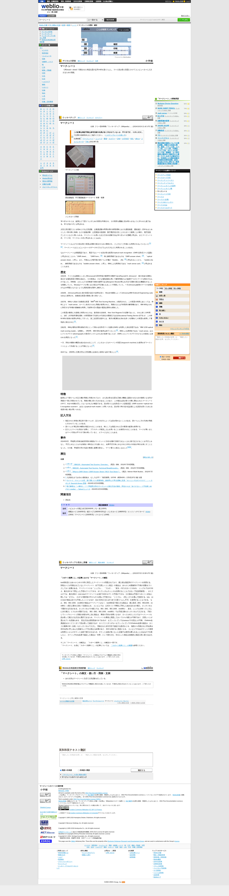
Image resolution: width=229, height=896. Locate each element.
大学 (70, 678)
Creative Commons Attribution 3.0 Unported (84, 813)
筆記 (80, 508)
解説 (105, 578)
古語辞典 (98, 1)
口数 (73, 606)
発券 (151, 629)
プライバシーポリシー (65, 861)
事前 (102, 614)
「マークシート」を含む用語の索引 (74, 775)
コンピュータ (46, 56)
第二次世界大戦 (96, 318)
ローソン (71, 635)
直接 (84, 606)
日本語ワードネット (64, 832)
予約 (107, 614)
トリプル (117, 597)
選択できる (83, 611)
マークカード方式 (164, 178)
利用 (64, 632)
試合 (149, 594)
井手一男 (162, 296)
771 (159, 135)
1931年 (63, 276)
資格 (85, 232)
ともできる (128, 591)
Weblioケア (157, 877)
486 (73, 594)
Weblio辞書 (176, 795)
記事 (80, 578)
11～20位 (168, 288)
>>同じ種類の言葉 (123, 703)
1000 (141, 609)
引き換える (92, 629)
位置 (92, 70)
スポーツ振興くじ (130, 232)
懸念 (160, 325)
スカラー (112, 139)
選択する (65, 609)
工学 (43, 67)
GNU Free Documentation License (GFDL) (87, 799)
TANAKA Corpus (45, 807)
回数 (145, 585)
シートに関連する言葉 (67, 701)
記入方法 (161, 116)
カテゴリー (98, 117)
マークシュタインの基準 (166, 186)
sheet (75, 70)
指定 (127, 582)
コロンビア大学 (83, 282)
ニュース (99, 139)
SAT (65, 316)
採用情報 (132, 857)
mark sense (162, 113)
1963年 (88, 331)
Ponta (76, 635)
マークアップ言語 (164, 175)
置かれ (63, 620)
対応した (90, 582)
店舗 (72, 620)
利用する (147, 582)
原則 (91, 620)
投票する (141, 597)
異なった (77, 591)
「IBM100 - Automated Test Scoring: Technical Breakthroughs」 (95, 468)
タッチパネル (147, 606)
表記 (110, 585)
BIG (65, 603)
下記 (136, 591)
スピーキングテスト (49, 187)
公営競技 (95, 232)
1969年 (71, 352)
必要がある (73, 588)
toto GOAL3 (99, 600)
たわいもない (164, 318)
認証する (92, 623)
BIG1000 (145, 603)
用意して (114, 617)
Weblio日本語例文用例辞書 (74, 668)
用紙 (72, 72)
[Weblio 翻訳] (71, 8)
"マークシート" (88, 139)
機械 (120, 221)
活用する (119, 591)
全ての (114, 600)
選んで (101, 597)
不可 (126, 600)
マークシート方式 (164, 194)
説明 (139, 591)
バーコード (99, 515)
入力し (93, 626)
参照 (142, 591)
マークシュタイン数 (164, 188)
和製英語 (79, 253)
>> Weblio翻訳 (184, 333)
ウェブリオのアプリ (88, 852)
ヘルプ (188, 1)
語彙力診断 (46, 184)
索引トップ (81, 61)
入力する (142, 611)
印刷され (81, 70)
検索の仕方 (61, 855)
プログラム (102, 247)
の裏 (64, 626)
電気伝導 (105, 307)
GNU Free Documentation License (96, 793)
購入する (119, 603)
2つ (96, 597)
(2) (106, 600)
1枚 (99, 594)
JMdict (73, 841)
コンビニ (97, 606)
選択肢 (85, 597)
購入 (131, 603)
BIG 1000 (72, 603)
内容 (84, 614)
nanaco (126, 620)
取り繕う (162, 310)
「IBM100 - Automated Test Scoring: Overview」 (91, 464)
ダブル (71, 597)
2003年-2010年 (163, 126)
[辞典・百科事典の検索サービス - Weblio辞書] (52, 8)
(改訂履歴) (90, 795)
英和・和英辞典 (66, 1)
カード (129, 588)
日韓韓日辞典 (89, 1)
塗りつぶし (108, 70)
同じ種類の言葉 (54, 25)
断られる (134, 632)
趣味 (43, 84)
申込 (148, 626)
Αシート (126, 701)
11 (73, 626)
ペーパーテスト (163, 138)
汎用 (100, 585)
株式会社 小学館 (63, 791)
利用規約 (61, 859)
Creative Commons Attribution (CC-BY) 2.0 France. (85, 809)
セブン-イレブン (114, 620)
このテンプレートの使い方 (116, 135)
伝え (88, 606)
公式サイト (109, 606)
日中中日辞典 (77, 1)
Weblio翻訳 (157, 859)
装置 (127, 70)
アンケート (65, 235)
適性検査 (129, 229)
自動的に (132, 635)
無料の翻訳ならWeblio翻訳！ (78, 8)
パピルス (71, 508)
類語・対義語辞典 (52, 1)
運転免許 (137, 229)
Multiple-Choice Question (168, 103)
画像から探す (86, 855)
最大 (65, 591)
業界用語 (45, 53)
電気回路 (105, 279)
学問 (43, 73)
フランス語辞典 (159, 866)
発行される (90, 632)
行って (99, 678)
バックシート (118, 701)
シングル (97, 588)
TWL (87, 142)
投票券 (103, 232)
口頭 (78, 606)
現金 (94, 620)
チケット (144, 629)
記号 (97, 70)
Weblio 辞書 (179, 1)
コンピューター (141, 70)
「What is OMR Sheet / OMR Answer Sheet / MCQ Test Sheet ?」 (96, 472)
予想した (80, 600)
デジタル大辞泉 (69, 61)
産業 (63, 25)
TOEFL (96, 316)
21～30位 (177, 288)
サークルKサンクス (129, 614)
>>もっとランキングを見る (179, 329)
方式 (85, 678)
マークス (160, 197)
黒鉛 (98, 307)
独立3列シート (87, 701)
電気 (69, 279)
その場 (127, 594)
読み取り (122, 70)
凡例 (96, 61)
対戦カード (65, 585)
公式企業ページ (135, 852)
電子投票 (147, 232)
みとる (161, 321)
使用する (135, 600)
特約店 (65, 582)
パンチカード (70, 217)
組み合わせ (131, 606)
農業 (68, 25)
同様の (79, 614)
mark (69, 70)
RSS (123, 882)
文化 (43, 76)
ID (70, 626)
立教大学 (79, 352)
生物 (43, 90)
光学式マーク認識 (144, 253)
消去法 (67, 500)
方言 (43, 99)
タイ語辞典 (157, 870)
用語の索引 (101, 562)
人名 (43, 96)
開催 (132, 585)
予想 (82, 591)
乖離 (160, 307)
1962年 (63, 327)
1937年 (63, 302)
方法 (70, 609)
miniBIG (80, 603)
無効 (119, 629)
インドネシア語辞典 (160, 868)
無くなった (115, 632)
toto (62, 582)
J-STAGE (125, 139)
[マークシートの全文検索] (51, 16)
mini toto (81, 594)
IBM (95, 282)
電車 (43, 59)
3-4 (78, 597)
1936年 (103, 313)
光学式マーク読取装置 (122, 404)
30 (61, 629)
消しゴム (105, 429)
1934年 (63, 293)
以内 (66, 629)
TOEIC (103, 316)
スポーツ (45, 87)
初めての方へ (185, 16)
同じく (126, 597)
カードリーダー (73, 623)
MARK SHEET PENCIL (166, 108)
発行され (110, 635)
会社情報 (132, 855)
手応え (161, 299)
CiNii (118, 139)
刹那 (160, 292)
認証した (87, 635)
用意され (108, 582)
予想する (107, 597)
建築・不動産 (46, 70)
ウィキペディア (69, 118)
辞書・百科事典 (47, 102)
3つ (130, 597)
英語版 (111, 505)
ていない (80, 585)
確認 (160, 303)
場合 (117, 585)
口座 (140, 635)
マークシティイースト (165, 180)
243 (104, 594)
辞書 (42, 1)
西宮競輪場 (69, 198)
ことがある (141, 632)
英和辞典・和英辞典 (160, 857)
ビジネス (45, 50)
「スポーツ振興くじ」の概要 (121, 645)
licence (177, 841)
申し (89, 614)
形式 (134, 603)
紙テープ (90, 512)
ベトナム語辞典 (159, 872)
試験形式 (161, 130)
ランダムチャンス (107, 591)
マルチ (108, 588)
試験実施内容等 (163, 121)
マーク (116, 70)
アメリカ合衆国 (73, 276)
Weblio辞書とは (63, 852)
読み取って (65, 617)
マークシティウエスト (165, 183)
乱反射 (130, 406)
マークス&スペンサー (165, 202)
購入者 (121, 582)
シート (74, 25)
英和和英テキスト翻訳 (72, 749)
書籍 (105, 139)
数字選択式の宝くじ (114, 232)
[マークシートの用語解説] (42, 16)
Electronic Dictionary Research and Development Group (126, 841)
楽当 (117, 588)
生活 (43, 79)
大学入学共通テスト (68, 229)
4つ (110, 600)
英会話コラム (47, 175)
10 (68, 591)
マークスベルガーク (164, 208)
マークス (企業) (163, 199)
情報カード (72, 512)
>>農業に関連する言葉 (137, 703)
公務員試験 (98, 229)
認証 (64, 623)
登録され (100, 626)
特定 (88, 70)
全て (73, 600)
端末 (133, 626)
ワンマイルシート (98, 701)
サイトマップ (62, 863)
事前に (117, 606)
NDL (132, 139)
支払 (82, 620)
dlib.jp (137, 139)
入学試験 (89, 229)
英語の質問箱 (47, 181)
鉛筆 (77, 221)
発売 (127, 632)
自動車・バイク (47, 62)
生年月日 (109, 626)
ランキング (90, 61)
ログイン (168, 1)
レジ (84, 629)
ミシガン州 (83, 276)
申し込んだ (73, 629)
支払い (134, 620)
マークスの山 (162, 205)
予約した (123, 606)
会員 (139, 623)
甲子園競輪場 (80, 198)
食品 (43, 93)
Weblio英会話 (47, 178)
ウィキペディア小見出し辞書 (74, 562)
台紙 (82, 632)
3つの (124, 588)
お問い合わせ (66, 659)
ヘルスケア (46, 82)
